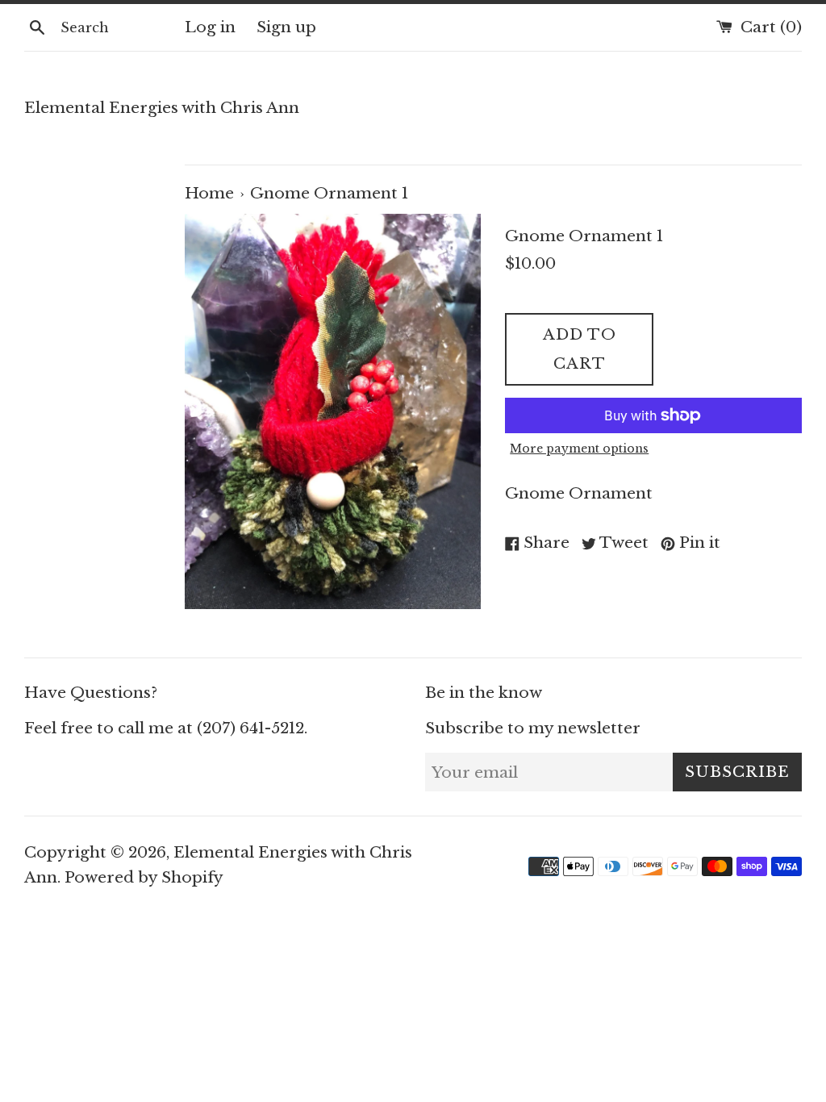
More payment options (579, 448)
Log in (210, 27)
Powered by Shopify (144, 877)
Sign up (286, 27)
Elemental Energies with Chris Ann (161, 107)
